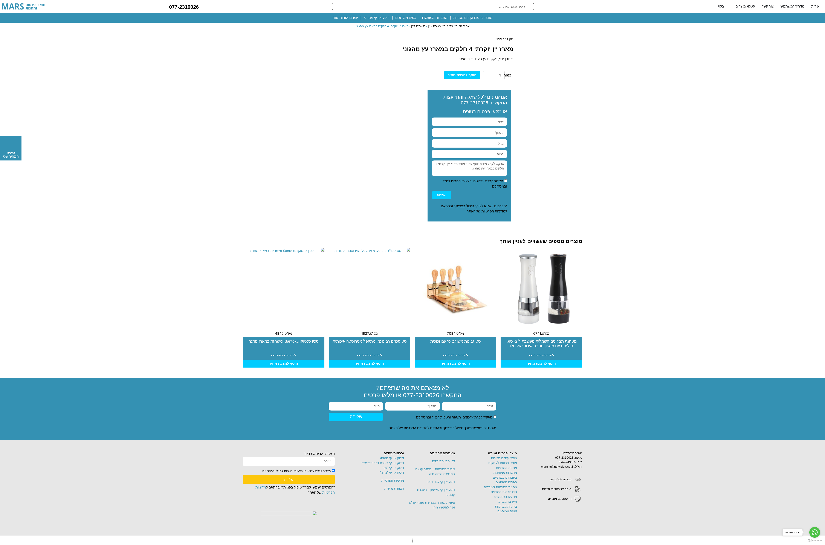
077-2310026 (184, 7)
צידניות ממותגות (506, 506)
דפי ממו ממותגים (443, 461)
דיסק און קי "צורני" (392, 472)
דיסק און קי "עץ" (393, 468)
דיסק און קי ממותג (377, 18)
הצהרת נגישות (394, 488)
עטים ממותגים (405, 18)
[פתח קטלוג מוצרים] (732, 6)
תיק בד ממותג (507, 501)
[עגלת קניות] (205, 6)
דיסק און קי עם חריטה (440, 482)
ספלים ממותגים (506, 482)
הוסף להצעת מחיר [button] (541, 363)
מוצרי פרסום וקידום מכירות (472, 18)
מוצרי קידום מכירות (504, 458)
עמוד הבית (462, 26)
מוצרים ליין (418, 26)
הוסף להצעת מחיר (462, 75)
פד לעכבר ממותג (505, 497)
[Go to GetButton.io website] (815, 540)
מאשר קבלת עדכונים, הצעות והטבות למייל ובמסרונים (454, 417)
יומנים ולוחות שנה (345, 18)
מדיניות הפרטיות (493, 211)
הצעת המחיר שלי (11, 154)
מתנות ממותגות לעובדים (500, 487)
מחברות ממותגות (435, 18)
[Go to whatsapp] (814, 532)
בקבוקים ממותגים (505, 477)
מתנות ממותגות (506, 468)
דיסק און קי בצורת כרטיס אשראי (382, 463)
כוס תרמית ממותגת (504, 492)
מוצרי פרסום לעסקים (502, 463)
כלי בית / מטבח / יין (440, 26)
